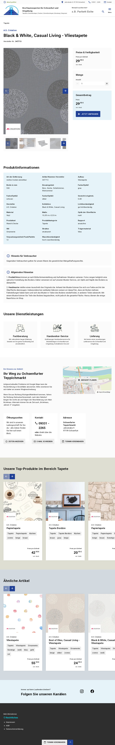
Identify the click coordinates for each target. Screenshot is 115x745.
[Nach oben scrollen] (70, 742)
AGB (8, 726)
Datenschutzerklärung (14, 729)
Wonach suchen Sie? (79, 8)
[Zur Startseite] (11, 10)
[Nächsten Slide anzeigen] (65, 91)
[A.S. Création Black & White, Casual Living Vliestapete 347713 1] (35, 91)
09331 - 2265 (44, 426)
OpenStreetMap (104, 392)
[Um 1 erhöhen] (107, 83)
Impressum (10, 722)
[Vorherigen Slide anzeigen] (6, 91)
